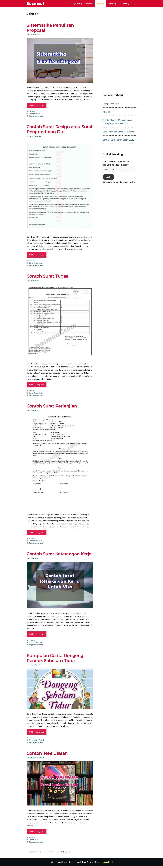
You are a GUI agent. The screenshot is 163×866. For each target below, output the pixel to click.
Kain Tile (106, 112)
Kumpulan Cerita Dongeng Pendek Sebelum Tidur (55, 658)
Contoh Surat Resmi (36, 263)
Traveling (125, 3)
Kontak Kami (107, 862)
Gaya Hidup (77, 3)
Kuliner (89, 3)
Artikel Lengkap (36, 105)
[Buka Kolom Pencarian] (133, 3)
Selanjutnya (67, 852)
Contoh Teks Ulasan (47, 753)
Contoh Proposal (34, 114)
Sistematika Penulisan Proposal (50, 28)
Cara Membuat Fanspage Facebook (118, 132)
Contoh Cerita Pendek (36, 740)
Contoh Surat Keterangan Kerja (59, 553)
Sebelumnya (33, 852)
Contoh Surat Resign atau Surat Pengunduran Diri (60, 129)
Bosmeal (35, 3)
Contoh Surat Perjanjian (52, 406)
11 (59, 852)
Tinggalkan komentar (36, 116)
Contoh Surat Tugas (47, 276)
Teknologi (112, 3)
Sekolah (100, 3)
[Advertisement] (119, 48)
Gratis (109, 177)
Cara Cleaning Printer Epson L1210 (118, 140)
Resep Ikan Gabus (111, 104)
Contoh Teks (33, 840)
